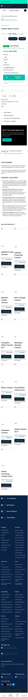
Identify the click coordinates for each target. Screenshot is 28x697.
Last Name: (5, 59)
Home (2, 25)
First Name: (5, 54)
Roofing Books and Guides (7, 628)
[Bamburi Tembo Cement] (7, 282)
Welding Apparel (18, 599)
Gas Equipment (18, 607)
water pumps (4, 550)
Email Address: (6, 64)
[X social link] (21, 107)
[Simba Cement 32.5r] (20, 414)
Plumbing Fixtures (5, 532)
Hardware (3, 599)
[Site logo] (6, 6)
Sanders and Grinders (6, 569)
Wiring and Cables (19, 530)
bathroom (3, 535)
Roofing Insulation (5, 626)
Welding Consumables (20, 602)
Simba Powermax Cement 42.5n (6, 474)
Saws (2, 564)
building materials (10, 101)
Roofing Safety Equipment (6, 624)
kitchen (2, 537)
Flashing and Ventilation (6, 636)
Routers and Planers (5, 572)
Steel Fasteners (18, 567)
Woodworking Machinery (6, 602)
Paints (16, 619)
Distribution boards (19, 535)
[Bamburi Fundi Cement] (7, 236)
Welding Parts (18, 612)
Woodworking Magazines (6, 607)
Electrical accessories (19, 532)
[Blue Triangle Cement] (20, 282)
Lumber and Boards (5, 594)
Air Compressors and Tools (7, 574)
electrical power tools (19, 547)
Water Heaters (4, 547)
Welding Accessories (19, 597)
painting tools (18, 626)
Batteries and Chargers (6, 576)
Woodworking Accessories (6, 612)
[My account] (26, 1)
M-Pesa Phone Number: (8, 70)
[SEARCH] (25, 10)
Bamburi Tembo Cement (4, 300)
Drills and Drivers (4, 567)
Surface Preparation (19, 624)
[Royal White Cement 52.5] (20, 372)
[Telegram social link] (26, 107)
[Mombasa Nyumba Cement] (20, 327)
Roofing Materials (5, 619)
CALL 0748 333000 (5, 1)
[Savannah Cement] (7, 414)
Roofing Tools (4, 621)
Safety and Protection (19, 637)
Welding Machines (19, 594)
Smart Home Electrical (20, 557)
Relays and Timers (19, 550)
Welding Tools (18, 604)
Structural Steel (18, 576)
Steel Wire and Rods (19, 574)
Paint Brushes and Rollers (20, 621)
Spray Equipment (18, 628)
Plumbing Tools (4, 542)
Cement (7, 25)
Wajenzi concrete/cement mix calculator (13, 153)
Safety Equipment (19, 552)
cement (5, 103)
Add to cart (13, 38)
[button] (6, 263)
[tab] (5, 151)
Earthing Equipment (19, 540)
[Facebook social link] (19, 107)
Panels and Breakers (19, 545)
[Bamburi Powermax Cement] (20, 236)
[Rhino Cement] (7, 372)
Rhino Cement (7, 388)
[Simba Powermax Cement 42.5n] (7, 456)
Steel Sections (18, 572)
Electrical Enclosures (19, 537)
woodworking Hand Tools (6, 609)
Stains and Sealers (19, 631)
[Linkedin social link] (24, 107)
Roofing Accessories (5, 631)
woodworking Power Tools (6, 604)
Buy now (22, 38)
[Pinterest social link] (23, 107)
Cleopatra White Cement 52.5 (7, 345)
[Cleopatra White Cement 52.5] (7, 327)
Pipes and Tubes (4, 530)
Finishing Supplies (5, 597)
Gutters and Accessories (6, 633)
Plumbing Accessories (5, 545)
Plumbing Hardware (5, 540)
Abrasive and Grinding (20, 609)
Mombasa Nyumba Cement (18, 345)
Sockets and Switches (19, 542)
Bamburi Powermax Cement (18, 255)
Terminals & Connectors (20, 555)
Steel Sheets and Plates (20, 569)
